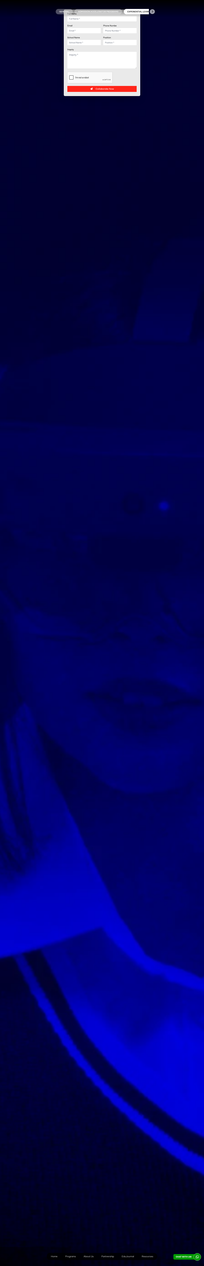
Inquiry (70, 49)
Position (107, 37)
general (64, 11)
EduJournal (128, 1256)
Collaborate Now (105, 88)
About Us (89, 1256)
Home (54, 1256)
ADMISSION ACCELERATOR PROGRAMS (98, 11)
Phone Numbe (110, 25)
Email (69, 25)
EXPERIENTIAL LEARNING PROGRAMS (146, 11)
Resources (147, 1256)
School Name (73, 37)
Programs (70, 1256)
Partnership (107, 1256)
